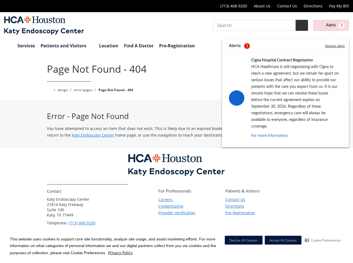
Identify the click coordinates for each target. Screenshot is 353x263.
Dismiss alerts (335, 46)
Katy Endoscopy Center (93, 135)
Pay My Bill (339, 6)
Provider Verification (177, 212)
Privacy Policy (120, 252)
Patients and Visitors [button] (64, 46)
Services (26, 46)
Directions (313, 6)
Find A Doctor (139, 46)
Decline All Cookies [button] (243, 240)
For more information (269, 136)
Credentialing (170, 206)
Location (108, 46)
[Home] (8, 46)
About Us (262, 6)
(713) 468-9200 (82, 223)
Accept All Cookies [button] (283, 240)
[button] (323, 240)
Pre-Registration (177, 46)
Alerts (334, 25)
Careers (165, 199)
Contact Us (287, 6)
